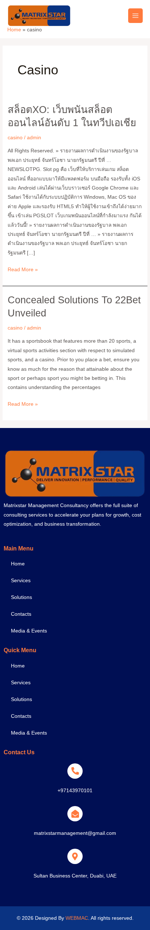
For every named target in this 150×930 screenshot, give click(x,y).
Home (18, 564)
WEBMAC (77, 918)
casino (15, 137)
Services (21, 580)
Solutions (21, 597)
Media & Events (29, 631)
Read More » (23, 268)
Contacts (21, 614)
